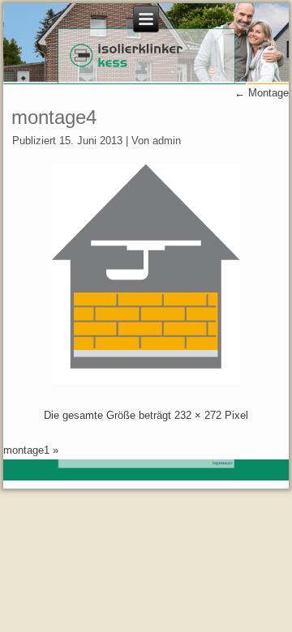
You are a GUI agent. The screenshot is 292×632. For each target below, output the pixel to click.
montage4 (54, 117)
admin (166, 141)
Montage (261, 93)
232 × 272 (197, 415)
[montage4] (146, 380)
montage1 (26, 450)
